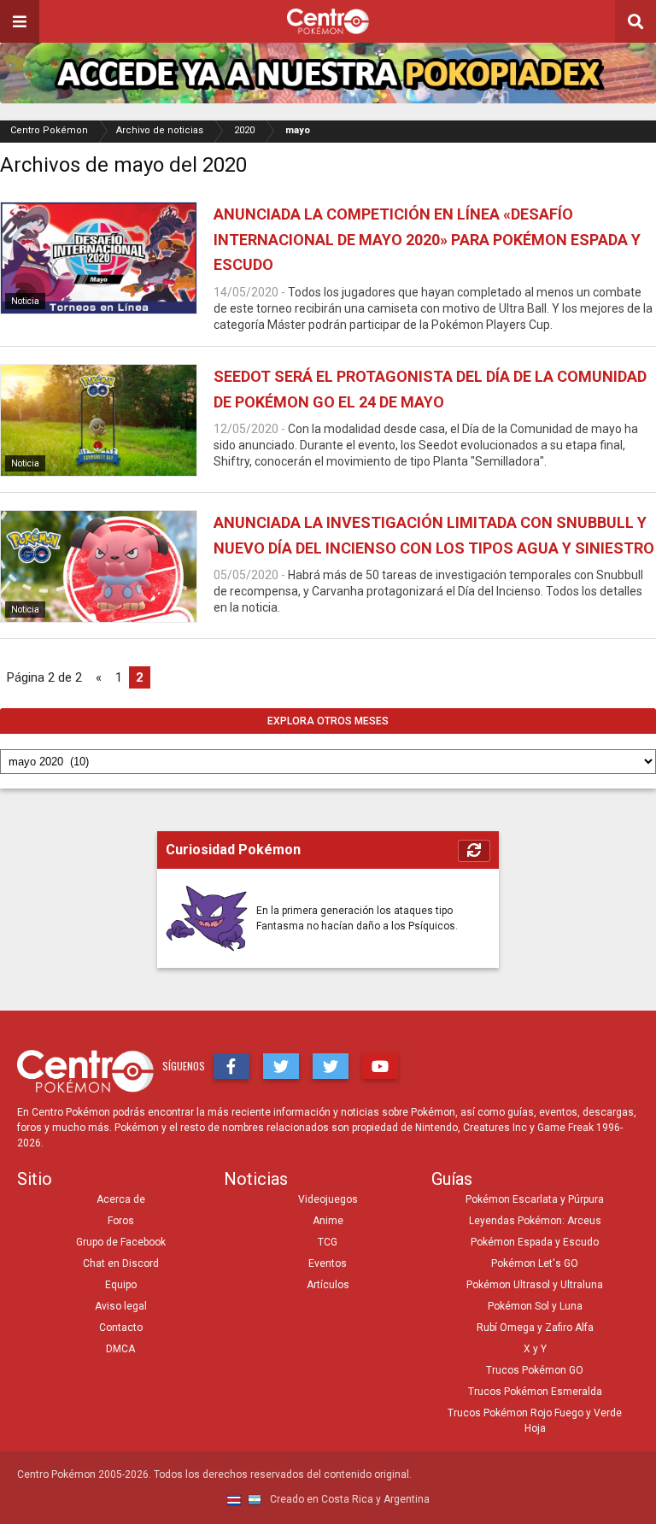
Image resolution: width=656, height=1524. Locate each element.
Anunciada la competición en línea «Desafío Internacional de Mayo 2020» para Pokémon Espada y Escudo (427, 239)
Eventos (327, 1263)
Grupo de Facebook (121, 1242)
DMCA (120, 1349)
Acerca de (121, 1199)
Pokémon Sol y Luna (535, 1306)
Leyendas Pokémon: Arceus (535, 1221)
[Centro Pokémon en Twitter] (281, 1066)
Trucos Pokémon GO (534, 1370)
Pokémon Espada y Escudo (535, 1242)
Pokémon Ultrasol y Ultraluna (534, 1285)
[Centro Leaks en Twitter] (330, 1066)
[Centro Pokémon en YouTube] (380, 1066)
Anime (328, 1221)
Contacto (121, 1328)
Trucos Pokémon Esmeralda (535, 1392)
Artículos (328, 1285)
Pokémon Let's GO (534, 1263)
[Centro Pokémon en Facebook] (231, 1066)
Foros (121, 1221)
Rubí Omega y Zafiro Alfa (535, 1328)
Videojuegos (328, 1199)
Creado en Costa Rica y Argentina (348, 1499)
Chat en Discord (121, 1263)
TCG (327, 1242)
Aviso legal (121, 1306)
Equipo (121, 1285)
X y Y (535, 1349)
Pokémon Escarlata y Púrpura (535, 1199)
